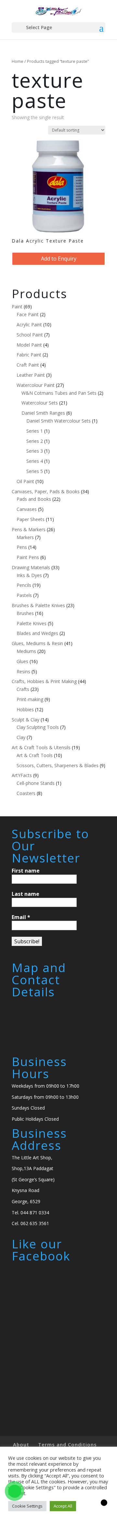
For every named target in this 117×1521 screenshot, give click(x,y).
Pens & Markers (29, 529)
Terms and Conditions (67, 1444)
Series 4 (34, 461)
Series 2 (34, 441)
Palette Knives (31, 623)
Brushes (25, 613)
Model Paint (29, 345)
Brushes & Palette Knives (38, 605)
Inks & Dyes (29, 575)
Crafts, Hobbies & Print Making (44, 681)
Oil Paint (25, 481)
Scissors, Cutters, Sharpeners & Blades (57, 765)
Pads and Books (34, 499)
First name (26, 870)
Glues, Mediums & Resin (37, 643)
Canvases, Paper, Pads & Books (46, 491)
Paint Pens (28, 557)
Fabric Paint (29, 355)
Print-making (30, 699)
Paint (17, 306)
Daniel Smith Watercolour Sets (58, 421)
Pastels (24, 595)
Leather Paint (31, 375)
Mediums (26, 651)
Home (17, 61)
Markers (25, 537)
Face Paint (28, 314)
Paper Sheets (31, 519)
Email (21, 917)
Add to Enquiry (58, 258)
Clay (21, 737)
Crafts (23, 689)
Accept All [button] (63, 1506)
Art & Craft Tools (35, 755)
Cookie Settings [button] (27, 1506)
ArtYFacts (22, 775)
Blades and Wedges (37, 633)
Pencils (24, 585)
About (21, 1444)
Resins (23, 671)
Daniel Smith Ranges (43, 413)
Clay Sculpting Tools (38, 727)
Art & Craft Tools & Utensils (41, 747)
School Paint (30, 335)
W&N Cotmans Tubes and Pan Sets (59, 393)
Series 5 (34, 471)
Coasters (26, 793)
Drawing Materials (31, 567)
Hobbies (25, 709)
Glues (22, 661)
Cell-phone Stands (36, 783)
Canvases (27, 509)
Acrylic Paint (29, 324)
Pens (22, 547)
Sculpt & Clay (25, 719)
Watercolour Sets (39, 403)
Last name (25, 893)
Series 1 (34, 431)
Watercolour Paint (36, 385)
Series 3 (34, 451)
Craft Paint (28, 365)
